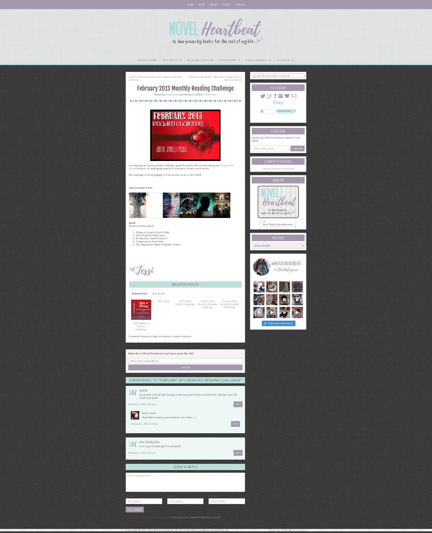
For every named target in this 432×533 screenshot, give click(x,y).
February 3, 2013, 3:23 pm (142, 404)
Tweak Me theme (278, 530)
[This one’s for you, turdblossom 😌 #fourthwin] (297, 299)
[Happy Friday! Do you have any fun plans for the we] (297, 287)
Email (171, 495)
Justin (143, 390)
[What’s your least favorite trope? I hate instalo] (284, 299)
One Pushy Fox (149, 442)
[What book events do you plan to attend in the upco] (259, 299)
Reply (238, 404)
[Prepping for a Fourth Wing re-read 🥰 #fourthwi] (259, 312)
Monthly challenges (182, 336)
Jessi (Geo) (172, 94)
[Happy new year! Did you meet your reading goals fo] (284, 287)
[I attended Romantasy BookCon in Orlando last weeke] (259, 287)
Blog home (147, 60)
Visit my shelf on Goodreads (278, 168)
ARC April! (163, 301)
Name (130, 495)
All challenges (165, 336)
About (213, 5)
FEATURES (228, 60)
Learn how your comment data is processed (195, 517)
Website (213, 495)
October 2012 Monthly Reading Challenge (229, 304)
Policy (226, 5)
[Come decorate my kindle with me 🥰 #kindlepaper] (284, 312)
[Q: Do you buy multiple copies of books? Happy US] (271, 287)
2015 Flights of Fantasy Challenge (141, 326)
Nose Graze (299, 530)
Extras (284, 60)
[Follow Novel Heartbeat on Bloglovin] (286, 111)
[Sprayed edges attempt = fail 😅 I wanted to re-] (271, 312)
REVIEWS (171, 60)
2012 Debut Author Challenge (185, 303)
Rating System (200, 60)
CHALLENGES (257, 60)
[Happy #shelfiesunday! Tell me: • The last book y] (271, 299)
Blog (202, 5)
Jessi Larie (149, 413)
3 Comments (209, 94)
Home (190, 5)
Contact (240, 5)
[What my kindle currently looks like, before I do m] (297, 312)
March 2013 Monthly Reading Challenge (207, 304)
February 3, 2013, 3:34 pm (142, 452)
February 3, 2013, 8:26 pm (144, 424)
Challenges (145, 336)
